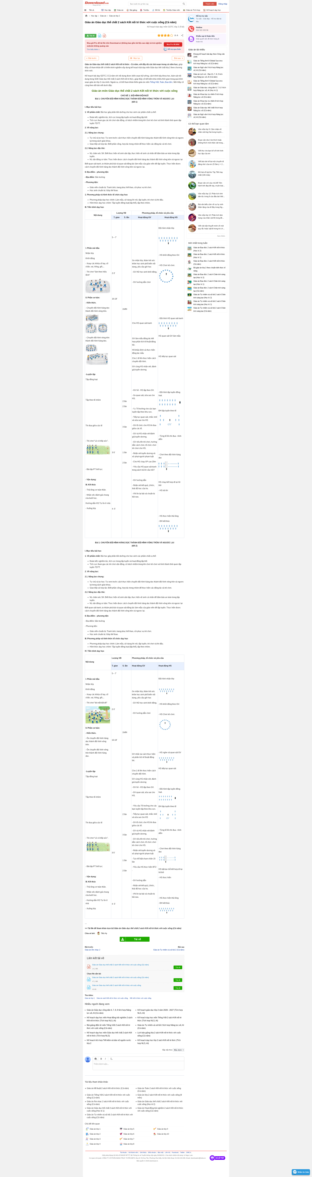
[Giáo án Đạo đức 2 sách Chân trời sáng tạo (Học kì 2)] (189, 275)
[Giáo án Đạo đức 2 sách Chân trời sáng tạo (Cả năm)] (189, 289)
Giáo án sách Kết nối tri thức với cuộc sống (112, 998)
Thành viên (209, 4)
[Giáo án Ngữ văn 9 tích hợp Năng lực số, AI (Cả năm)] (189, 68)
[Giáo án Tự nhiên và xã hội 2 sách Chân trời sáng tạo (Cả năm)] (189, 309)
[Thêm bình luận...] (138, 1065)
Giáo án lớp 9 (162, 1129)
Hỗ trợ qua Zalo (174, 49)
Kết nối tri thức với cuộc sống (140, 998)
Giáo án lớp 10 (163, 1134)
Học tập (94, 16)
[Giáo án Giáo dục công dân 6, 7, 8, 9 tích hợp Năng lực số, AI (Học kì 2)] (189, 89)
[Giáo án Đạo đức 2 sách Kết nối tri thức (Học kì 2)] (189, 248)
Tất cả (91, 10)
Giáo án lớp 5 (128, 1129)
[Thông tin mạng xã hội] (217, 1161)
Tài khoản (123, 1152)
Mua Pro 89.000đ (173, 44)
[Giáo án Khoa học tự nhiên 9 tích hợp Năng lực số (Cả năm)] (189, 95)
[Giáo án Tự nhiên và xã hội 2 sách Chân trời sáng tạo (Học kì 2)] (189, 295)
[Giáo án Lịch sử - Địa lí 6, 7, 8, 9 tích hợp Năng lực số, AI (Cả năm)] (189, 75)
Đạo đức (169, 82)
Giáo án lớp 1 (95, 1129)
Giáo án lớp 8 (128, 1144)
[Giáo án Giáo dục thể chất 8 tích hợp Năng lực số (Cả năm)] (189, 109)
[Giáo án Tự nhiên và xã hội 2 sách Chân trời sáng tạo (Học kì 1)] (189, 302)
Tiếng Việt (154, 82)
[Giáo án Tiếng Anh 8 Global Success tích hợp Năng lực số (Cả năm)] (189, 62)
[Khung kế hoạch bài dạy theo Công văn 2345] (189, 55)
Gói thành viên (133, 1152)
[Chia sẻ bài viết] (182, 35)
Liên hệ (167, 1152)
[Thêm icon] (95, 1059)
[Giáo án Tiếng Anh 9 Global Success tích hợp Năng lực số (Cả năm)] (189, 82)
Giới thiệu (143, 1152)
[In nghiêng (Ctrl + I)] (105, 1059)
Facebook (175, 1152)
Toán (162, 82)
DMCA (188, 1152)
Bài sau (177, 58)
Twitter (182, 1152)
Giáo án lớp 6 (128, 1134)
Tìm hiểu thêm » (93, 49)
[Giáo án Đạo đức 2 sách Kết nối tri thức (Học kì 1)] (189, 255)
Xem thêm (221, 236)
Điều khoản (152, 1152)
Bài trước (92, 58)
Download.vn (86, 16)
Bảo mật (160, 1152)
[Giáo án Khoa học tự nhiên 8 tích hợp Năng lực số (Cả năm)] (189, 102)
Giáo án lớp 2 (114, 16)
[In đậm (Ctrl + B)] (101, 1059)
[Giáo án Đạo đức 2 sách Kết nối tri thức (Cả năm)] (189, 262)
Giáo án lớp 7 (128, 1139)
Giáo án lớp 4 (95, 1144)
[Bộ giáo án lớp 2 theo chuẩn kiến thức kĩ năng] (189, 269)
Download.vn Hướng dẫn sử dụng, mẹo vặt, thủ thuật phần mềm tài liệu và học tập (97, 4)
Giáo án (103, 16)
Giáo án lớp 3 (95, 1139)
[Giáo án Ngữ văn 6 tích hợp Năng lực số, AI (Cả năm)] (189, 115)
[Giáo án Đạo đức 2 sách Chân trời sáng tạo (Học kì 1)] (189, 282)
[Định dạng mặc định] (111, 1059)
